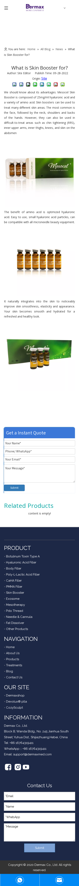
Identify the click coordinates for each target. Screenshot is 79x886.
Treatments (14, 665)
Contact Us (14, 677)
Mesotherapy (15, 605)
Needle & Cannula (19, 617)
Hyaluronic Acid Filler (21, 562)
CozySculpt (14, 707)
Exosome (12, 599)
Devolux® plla (16, 701)
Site (44, 78)
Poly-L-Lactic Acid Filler (23, 574)
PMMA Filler (14, 586)
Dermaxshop (15, 695)
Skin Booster (15, 592)
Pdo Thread (14, 611)
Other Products (17, 629)
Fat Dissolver (15, 623)
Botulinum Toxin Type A (23, 556)
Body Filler (13, 568)
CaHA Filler (14, 580)
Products (12, 659)
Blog (9, 671)
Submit (14, 487)
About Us (12, 653)
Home (10, 647)
